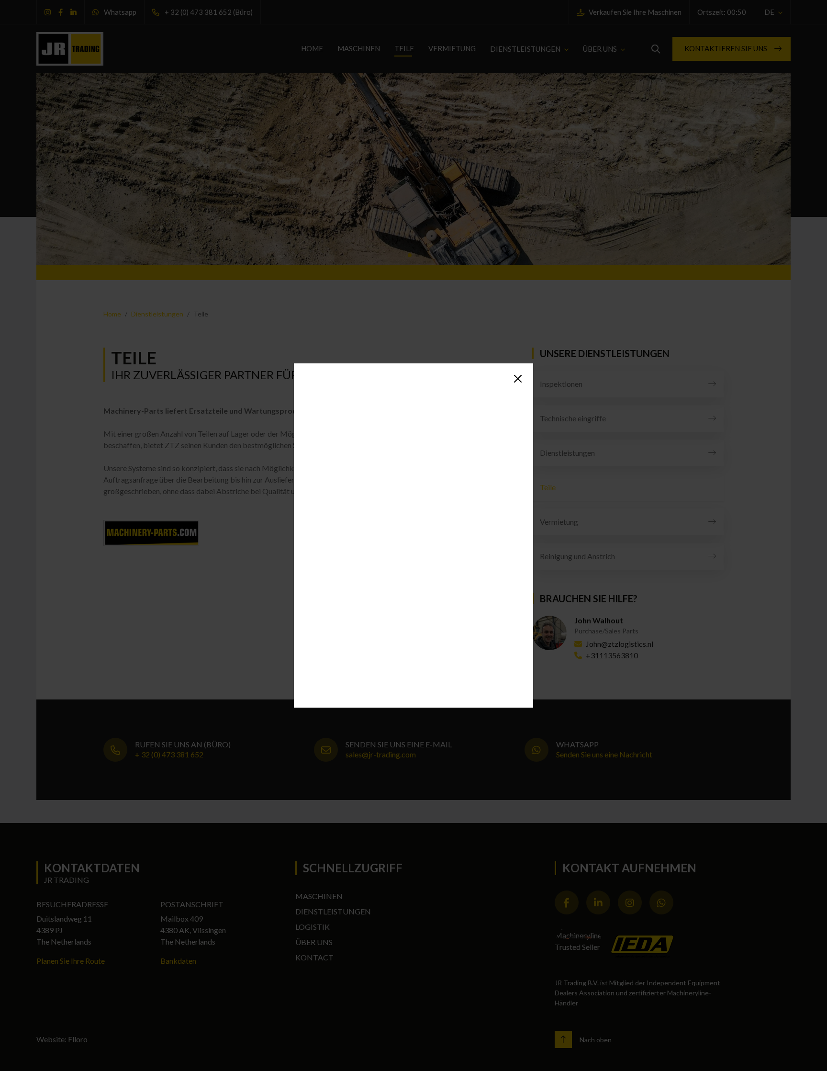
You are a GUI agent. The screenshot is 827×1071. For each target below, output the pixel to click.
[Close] (517, 378)
